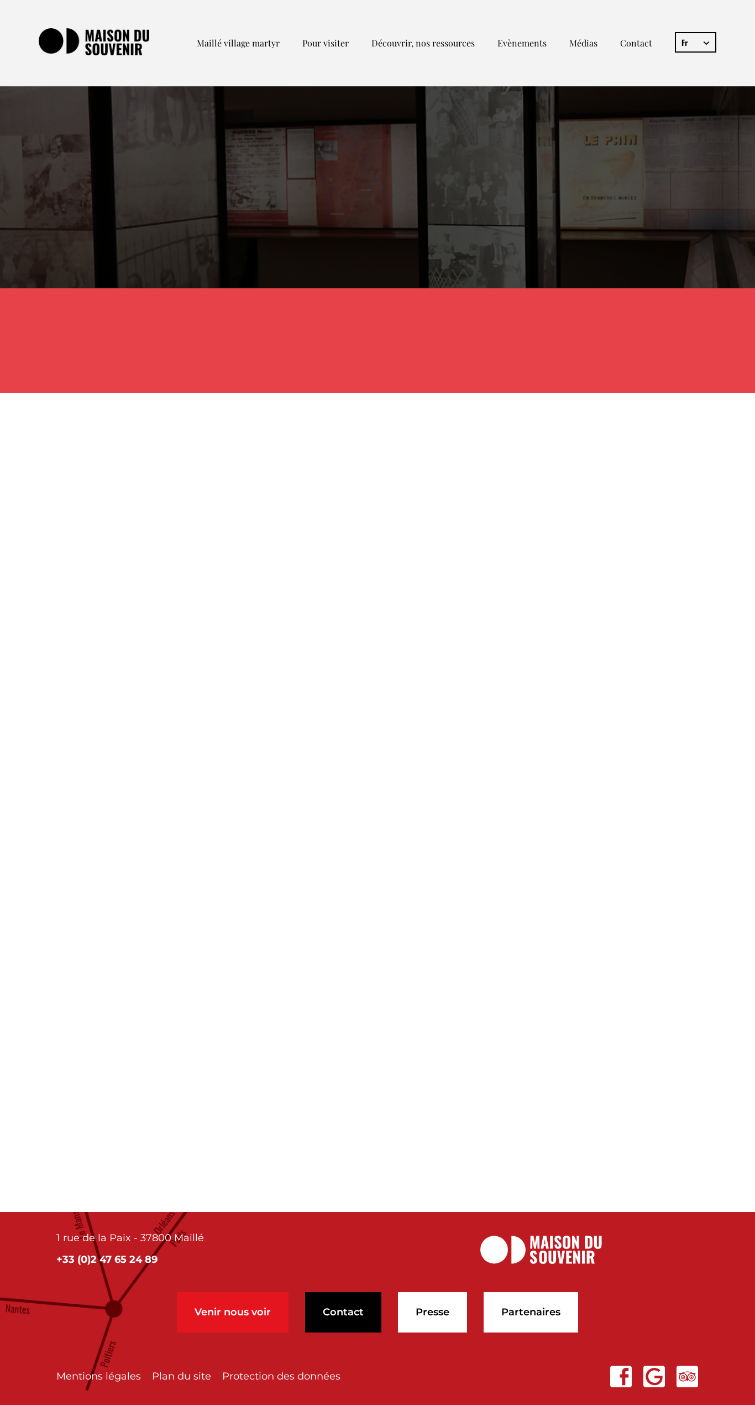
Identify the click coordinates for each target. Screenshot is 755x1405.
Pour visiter (325, 43)
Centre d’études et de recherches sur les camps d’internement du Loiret (298, 607)
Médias (583, 43)
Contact (636, 43)
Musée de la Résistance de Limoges (187, 700)
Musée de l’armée (133, 793)
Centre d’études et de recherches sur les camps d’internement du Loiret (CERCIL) (327, 1061)
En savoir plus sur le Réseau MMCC (169, 1146)
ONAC (347, 514)
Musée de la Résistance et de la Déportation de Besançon (254, 747)
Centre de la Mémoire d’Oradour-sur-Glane (209, 724)
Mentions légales (98, 1376)
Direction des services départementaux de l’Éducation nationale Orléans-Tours (318, 936)
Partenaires (530, 1312)
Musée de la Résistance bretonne (180, 770)
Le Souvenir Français (142, 538)
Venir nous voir (233, 1312)
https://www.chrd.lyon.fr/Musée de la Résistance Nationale (255, 584)
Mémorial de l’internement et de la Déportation (224, 677)
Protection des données (281, 1376)
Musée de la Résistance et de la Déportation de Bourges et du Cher (284, 631)
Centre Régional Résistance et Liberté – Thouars (225, 1108)
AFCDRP (583, 561)
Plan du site (181, 1376)
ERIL (349, 468)
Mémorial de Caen (135, 817)
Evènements (522, 43)
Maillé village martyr (238, 43)
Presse (432, 1312)
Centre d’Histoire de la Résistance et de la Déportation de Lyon (270, 654)
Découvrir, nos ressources (423, 43)
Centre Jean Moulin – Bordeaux (174, 840)
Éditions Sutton (127, 491)
